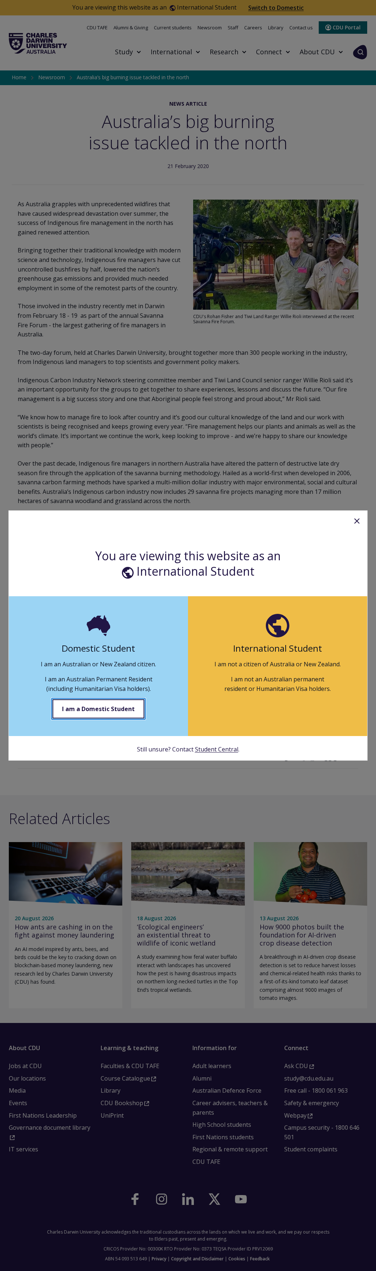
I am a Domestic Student (98, 709)
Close (357, 521)
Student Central (216, 749)
